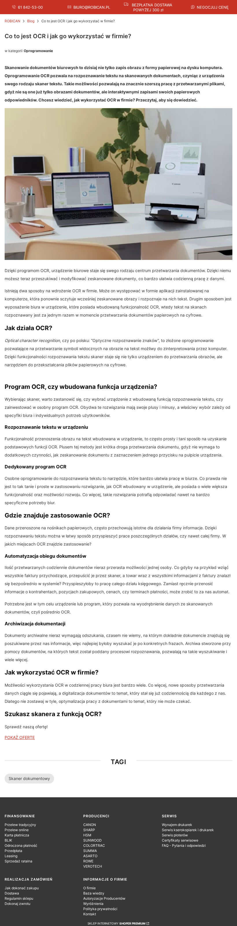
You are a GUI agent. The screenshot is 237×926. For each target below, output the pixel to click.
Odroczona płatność (21, 845)
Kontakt (89, 914)
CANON (89, 825)
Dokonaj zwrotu (17, 903)
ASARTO (90, 856)
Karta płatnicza (17, 835)
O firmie (89, 888)
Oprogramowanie (38, 51)
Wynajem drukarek (177, 825)
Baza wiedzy (93, 893)
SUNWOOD (92, 840)
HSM (87, 835)
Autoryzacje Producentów (104, 898)
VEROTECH (92, 866)
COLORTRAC (94, 845)
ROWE (88, 861)
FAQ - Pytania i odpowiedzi (184, 845)
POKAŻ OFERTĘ (20, 737)
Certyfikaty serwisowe (180, 840)
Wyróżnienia (93, 903)
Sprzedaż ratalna (18, 861)
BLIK (8, 840)
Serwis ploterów (175, 835)
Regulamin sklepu (19, 898)
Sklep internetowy (116, 923)
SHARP (89, 830)
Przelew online (17, 830)
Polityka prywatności (100, 909)
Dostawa (12, 893)
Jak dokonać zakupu (22, 888)
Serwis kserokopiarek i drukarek (188, 830)
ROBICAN (12, 21)
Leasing (11, 856)
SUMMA (90, 851)
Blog (30, 21)
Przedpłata (13, 851)
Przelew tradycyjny (20, 825)
